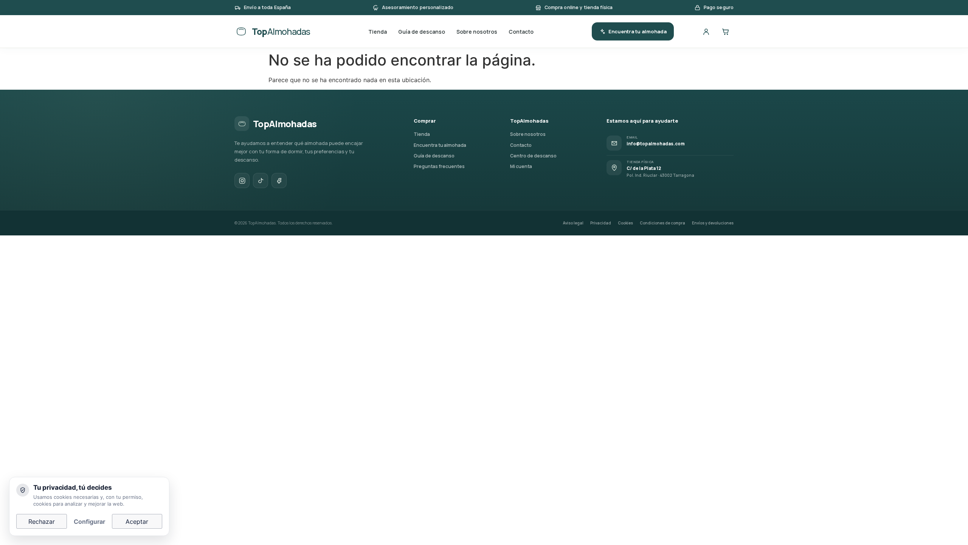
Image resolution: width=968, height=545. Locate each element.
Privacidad (600, 223)
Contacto (521, 31)
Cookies (625, 223)
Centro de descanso (533, 156)
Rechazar (41, 521)
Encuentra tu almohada (637, 31)
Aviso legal (573, 223)
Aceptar (137, 521)
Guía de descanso (421, 31)
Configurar (89, 521)
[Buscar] (686, 31)
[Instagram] (242, 180)
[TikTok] (260, 180)
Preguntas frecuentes (439, 166)
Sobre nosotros (476, 31)
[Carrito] (725, 31)
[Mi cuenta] (706, 31)
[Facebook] (279, 180)
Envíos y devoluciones (713, 223)
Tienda (377, 31)
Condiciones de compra (662, 223)
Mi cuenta (521, 166)
